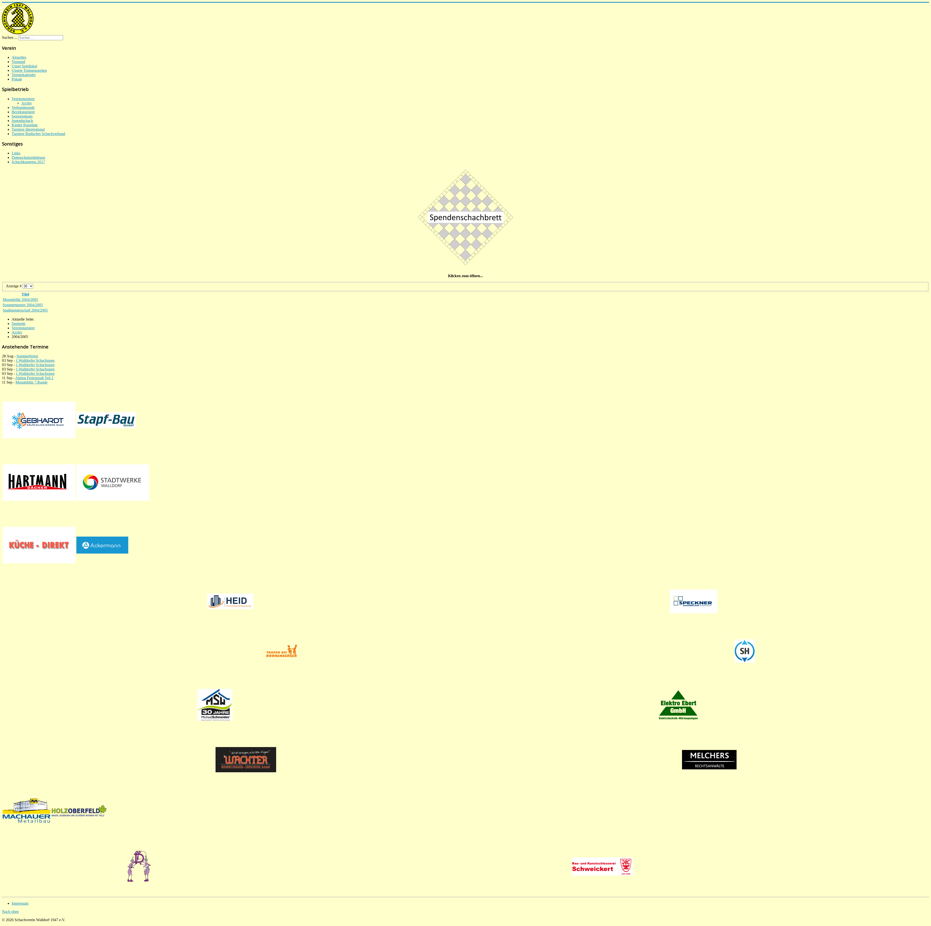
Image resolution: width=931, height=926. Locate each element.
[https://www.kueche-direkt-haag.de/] (39, 545)
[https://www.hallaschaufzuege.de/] (744, 651)
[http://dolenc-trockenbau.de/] (139, 866)
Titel (25, 294)
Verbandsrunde (23, 107)
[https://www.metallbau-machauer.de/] (26, 810)
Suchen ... (9, 37)
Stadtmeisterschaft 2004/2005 (25, 310)
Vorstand (18, 62)
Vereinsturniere (23, 99)
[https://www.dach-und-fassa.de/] (39, 482)
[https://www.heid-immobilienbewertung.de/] (230, 601)
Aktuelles (19, 57)
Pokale (17, 79)
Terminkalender (24, 75)
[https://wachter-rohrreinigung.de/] (246, 759)
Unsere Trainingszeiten (29, 70)
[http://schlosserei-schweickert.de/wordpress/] (602, 866)
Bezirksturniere (23, 112)
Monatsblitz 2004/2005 (20, 300)
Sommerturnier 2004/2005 (23, 305)
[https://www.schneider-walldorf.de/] (215, 705)
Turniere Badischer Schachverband (38, 134)
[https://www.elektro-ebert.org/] (678, 705)
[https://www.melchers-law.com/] (709, 759)
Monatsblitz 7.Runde (32, 382)
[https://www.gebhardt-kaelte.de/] (39, 420)
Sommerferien (27, 356)
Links (16, 153)
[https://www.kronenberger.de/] (281, 651)
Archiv (26, 103)
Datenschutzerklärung (28, 157)
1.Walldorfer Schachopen (35, 360)
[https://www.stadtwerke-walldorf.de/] (112, 482)
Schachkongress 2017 (28, 162)
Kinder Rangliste (25, 125)
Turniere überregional (28, 129)
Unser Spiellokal (24, 66)
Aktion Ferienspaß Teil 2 (34, 378)
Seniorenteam (22, 116)
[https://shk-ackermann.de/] (102, 545)
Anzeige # (14, 286)
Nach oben (10, 912)
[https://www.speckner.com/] (693, 601)
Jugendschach (22, 121)
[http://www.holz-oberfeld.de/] (79, 811)
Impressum (20, 903)
